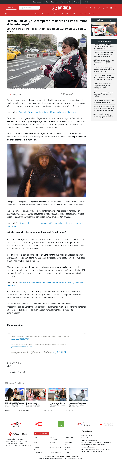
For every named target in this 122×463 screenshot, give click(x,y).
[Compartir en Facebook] (20, 410)
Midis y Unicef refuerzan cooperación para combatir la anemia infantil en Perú (103, 116)
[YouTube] (99, 8)
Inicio (35, 437)
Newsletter (92, 14)
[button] (6, 398)
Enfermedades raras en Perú (90, 438)
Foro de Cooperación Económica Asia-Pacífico (96, 442)
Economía (37, 445)
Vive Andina (85, 2)
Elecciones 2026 (86, 435)
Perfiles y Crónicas (55, 447)
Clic (51, 445)
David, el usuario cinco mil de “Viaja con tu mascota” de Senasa (56, 405)
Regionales (37, 450)
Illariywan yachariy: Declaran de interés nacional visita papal (33, 405)
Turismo (76, 2)
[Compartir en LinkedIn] (24, 410)
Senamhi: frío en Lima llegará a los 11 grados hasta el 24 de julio (47, 112)
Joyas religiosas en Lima (89, 440)
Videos (75, 14)
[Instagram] (103, 8)
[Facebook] (86, 8)
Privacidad (75, 456)
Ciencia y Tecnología (56, 450)
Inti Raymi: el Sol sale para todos (91, 451)
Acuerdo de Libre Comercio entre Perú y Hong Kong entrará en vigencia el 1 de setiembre (104, 77)
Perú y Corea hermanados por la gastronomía (95, 449)
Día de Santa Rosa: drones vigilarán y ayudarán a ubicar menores (78, 405)
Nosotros (68, 452)
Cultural (52, 437)
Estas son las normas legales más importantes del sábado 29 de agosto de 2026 (104, 69)
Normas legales (66, 2)
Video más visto (104, 20)
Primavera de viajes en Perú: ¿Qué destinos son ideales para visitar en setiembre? (104, 46)
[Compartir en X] (22, 410)
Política (36, 442)
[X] (90, 8)
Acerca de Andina (58, 456)
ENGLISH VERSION (41, 433)
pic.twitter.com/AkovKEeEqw (21, 347)
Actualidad (46, 14)
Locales (36, 447)
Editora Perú (48, 456)
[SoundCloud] (107, 8)
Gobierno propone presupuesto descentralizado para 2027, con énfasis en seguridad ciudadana (104, 108)
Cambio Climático (55, 452)
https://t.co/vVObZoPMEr (20, 339)
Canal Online (66, 14)
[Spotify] (111, 8)
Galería (56, 14)
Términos (68, 456)
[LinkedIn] (94, 8)
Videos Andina (14, 383)
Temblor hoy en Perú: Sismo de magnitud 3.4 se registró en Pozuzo (104, 95)
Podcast (83, 14)
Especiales (54, 2)
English (11, 8)
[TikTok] (115, 8)
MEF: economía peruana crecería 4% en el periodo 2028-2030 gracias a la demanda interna (104, 62)
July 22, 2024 (59, 352)
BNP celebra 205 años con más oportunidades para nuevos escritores (14, 405)
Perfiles (46, 2)
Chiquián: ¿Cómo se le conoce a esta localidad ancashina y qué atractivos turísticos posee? (104, 54)
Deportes (52, 442)
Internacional (38, 452)
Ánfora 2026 (53, 440)
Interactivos (69, 445)
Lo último (36, 14)
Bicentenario (37, 2)
